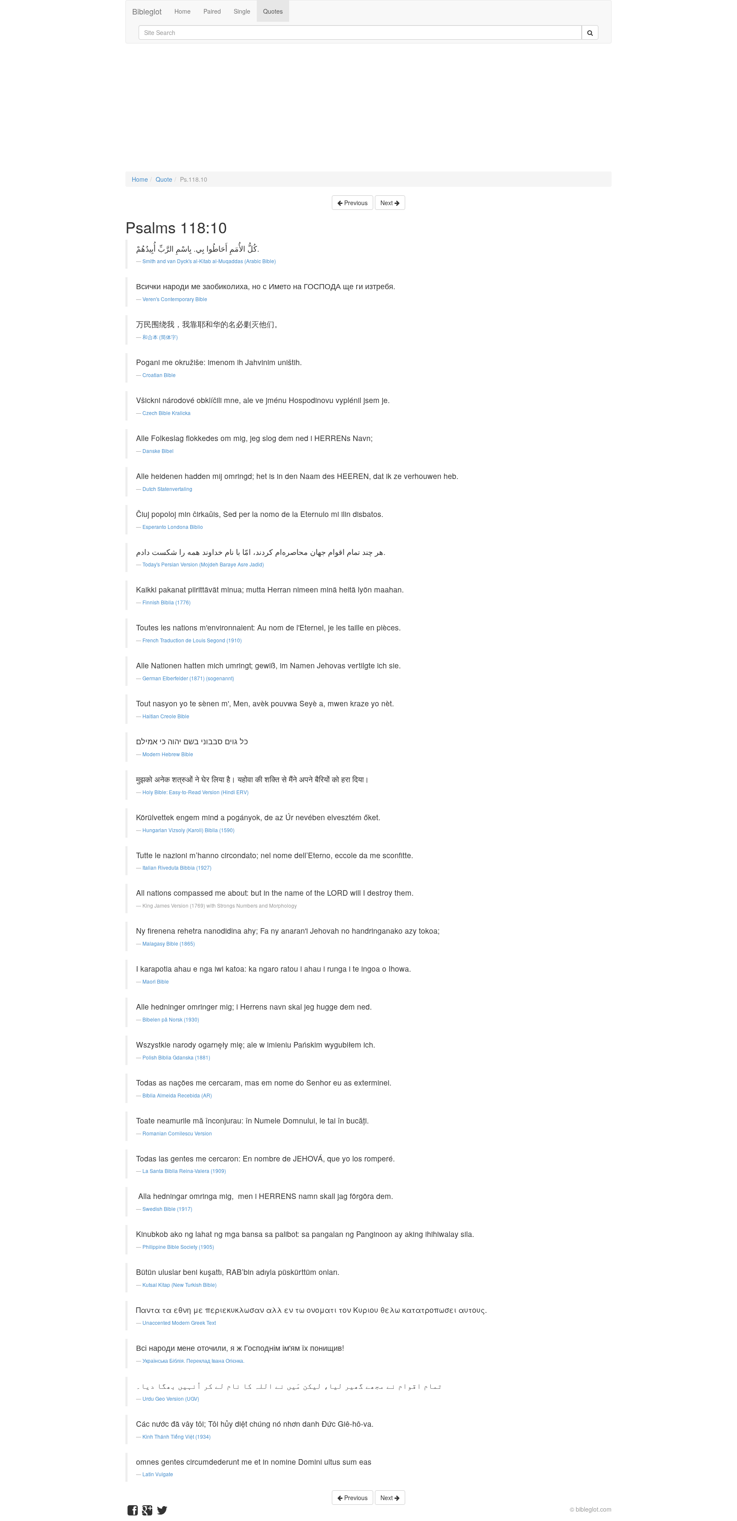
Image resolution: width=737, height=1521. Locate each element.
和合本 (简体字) (160, 336)
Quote (164, 179)
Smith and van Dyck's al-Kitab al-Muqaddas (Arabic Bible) (209, 260)
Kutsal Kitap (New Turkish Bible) (179, 1284)
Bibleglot (147, 11)
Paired (212, 11)
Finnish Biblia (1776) (166, 602)
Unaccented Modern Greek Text (179, 1322)
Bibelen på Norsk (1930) (170, 1019)
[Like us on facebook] (133, 1512)
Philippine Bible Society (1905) (178, 1246)
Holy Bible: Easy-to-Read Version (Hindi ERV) (195, 791)
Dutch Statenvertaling (167, 488)
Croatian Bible (159, 374)
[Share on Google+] (147, 1512)
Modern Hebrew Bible (167, 754)
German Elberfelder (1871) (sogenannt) (188, 678)
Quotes (273, 11)
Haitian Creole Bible (165, 716)
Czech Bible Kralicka (166, 412)
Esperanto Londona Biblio (172, 526)
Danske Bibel (158, 450)
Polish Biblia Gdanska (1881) (176, 1057)
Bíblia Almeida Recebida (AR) (177, 1095)
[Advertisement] (368, 111)
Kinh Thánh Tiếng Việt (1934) (176, 1436)
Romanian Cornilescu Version (177, 1133)
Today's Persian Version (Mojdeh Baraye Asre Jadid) (203, 564)
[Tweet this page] (162, 1512)
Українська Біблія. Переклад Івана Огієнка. (193, 1360)
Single (242, 11)
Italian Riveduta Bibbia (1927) (177, 867)
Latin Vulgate (157, 1473)
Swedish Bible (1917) (167, 1208)
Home (182, 11)
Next (387, 202)
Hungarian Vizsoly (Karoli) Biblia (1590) (188, 829)
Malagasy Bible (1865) (168, 943)
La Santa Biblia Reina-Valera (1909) (184, 1170)
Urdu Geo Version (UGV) (170, 1398)
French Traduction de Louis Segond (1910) (192, 640)
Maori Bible (155, 981)
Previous (355, 202)
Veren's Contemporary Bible (174, 298)
